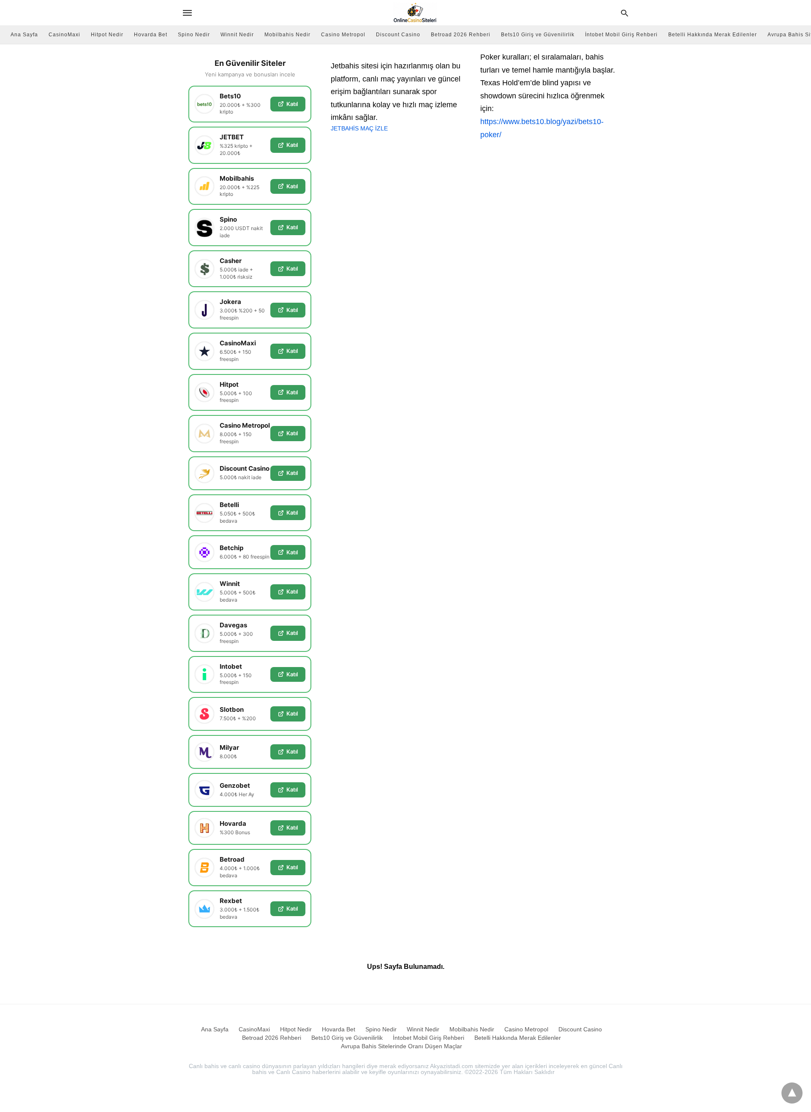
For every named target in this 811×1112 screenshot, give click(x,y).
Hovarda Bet (150, 35)
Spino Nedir (194, 35)
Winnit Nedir (237, 35)
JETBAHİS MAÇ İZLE (359, 128)
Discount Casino (398, 35)
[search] (624, 13)
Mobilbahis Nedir (287, 35)
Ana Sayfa (24, 35)
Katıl (292, 103)
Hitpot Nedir (107, 35)
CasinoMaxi (64, 35)
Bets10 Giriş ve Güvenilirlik (537, 35)
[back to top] (792, 1093)
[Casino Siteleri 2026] (415, 13)
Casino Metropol (343, 35)
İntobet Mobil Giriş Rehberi (621, 35)
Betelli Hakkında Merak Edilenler (712, 35)
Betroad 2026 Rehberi (460, 35)
